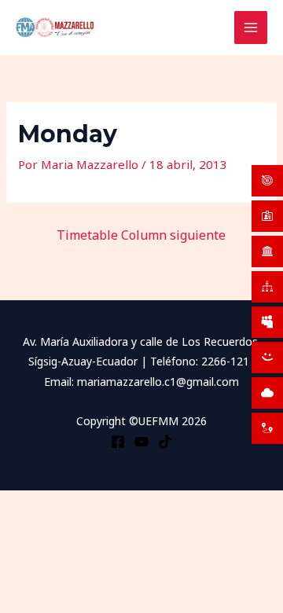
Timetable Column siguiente (141, 235)
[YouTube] (141, 442)
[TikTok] (165, 442)
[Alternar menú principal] (251, 28)
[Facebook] (118, 442)
